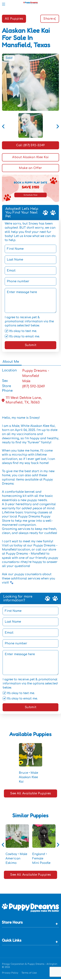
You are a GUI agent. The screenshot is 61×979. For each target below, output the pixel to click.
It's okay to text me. (22, 331)
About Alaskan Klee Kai (30, 157)
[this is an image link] (30, 907)
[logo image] (30, 3)
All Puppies (14, 18)
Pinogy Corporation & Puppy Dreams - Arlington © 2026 (29, 965)
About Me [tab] (11, 362)
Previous (3, 125)
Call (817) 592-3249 (30, 145)
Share (48, 18)
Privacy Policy (10, 973)
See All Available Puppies (30, 793)
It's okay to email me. (24, 336)
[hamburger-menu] (3, 3)
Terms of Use (29, 973)
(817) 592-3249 (33, 386)
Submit (30, 345)
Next (57, 125)
